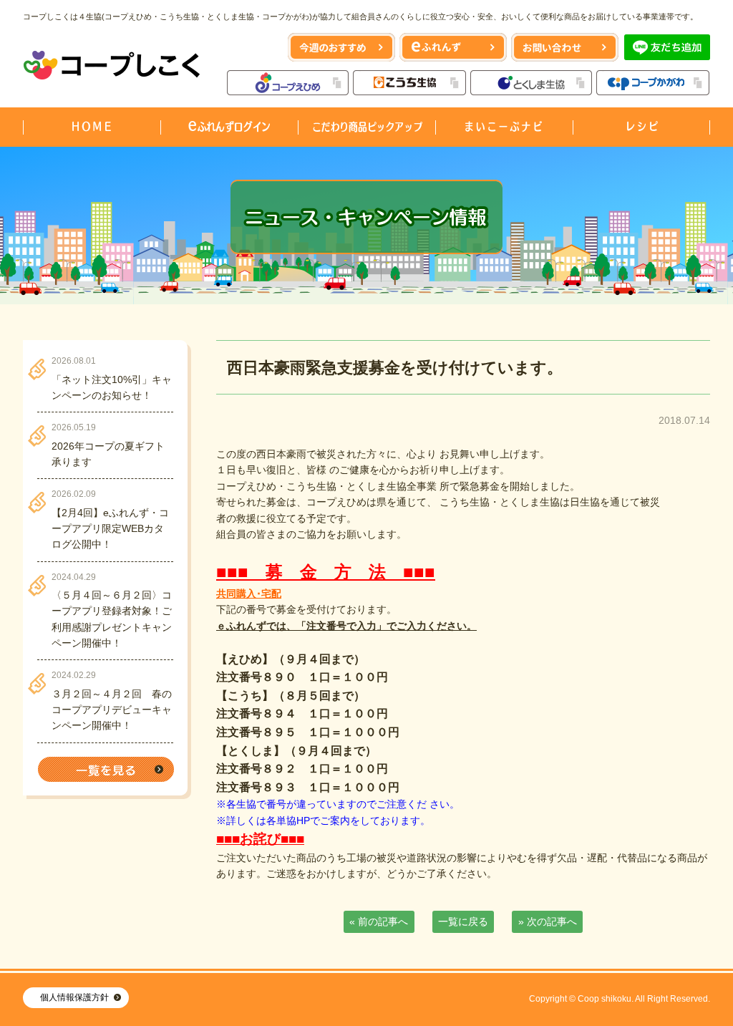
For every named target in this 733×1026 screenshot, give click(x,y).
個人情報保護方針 (74, 997)
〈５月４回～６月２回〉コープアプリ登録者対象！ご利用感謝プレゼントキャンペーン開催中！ (112, 619)
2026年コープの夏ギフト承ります (108, 454)
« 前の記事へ (378, 921)
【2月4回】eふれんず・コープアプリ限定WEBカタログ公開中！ (110, 529)
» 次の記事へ (547, 921)
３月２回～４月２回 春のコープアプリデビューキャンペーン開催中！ (112, 710)
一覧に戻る (463, 921)
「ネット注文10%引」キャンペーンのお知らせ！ (112, 387)
